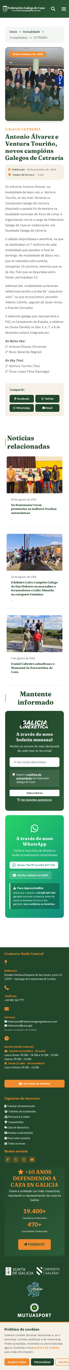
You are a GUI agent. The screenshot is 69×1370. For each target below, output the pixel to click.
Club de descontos (18, 1127)
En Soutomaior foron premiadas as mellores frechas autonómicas (34, 509)
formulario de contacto (25, 1029)
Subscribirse (34, 793)
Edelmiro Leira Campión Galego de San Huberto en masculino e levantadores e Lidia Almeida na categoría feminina (34, 588)
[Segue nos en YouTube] (32, 1159)
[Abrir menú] (64, 9)
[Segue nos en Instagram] (24, 1159)
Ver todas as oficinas (36, 1083)
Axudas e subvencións (20, 1133)
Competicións (15, 1122)
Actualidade (31, 32)
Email (49, 408)
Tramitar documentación (20, 1106)
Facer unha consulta (18, 1138)
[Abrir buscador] (53, 8)
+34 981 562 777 (14, 1000)
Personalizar (42, 1362)
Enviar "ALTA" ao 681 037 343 (36, 865)
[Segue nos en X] (16, 1159)
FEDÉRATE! (36, 1244)
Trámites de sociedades (22, 1111)
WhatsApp (23, 408)
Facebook (23, 398)
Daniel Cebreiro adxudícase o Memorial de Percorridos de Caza (32, 667)
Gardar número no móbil (32, 875)
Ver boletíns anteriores (36, 800)
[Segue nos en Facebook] (7, 1159)
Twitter (49, 398)
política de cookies (46, 1347)
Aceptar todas (17, 1362)
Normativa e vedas (19, 1116)
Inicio (13, 32)
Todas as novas (16, 1143)
